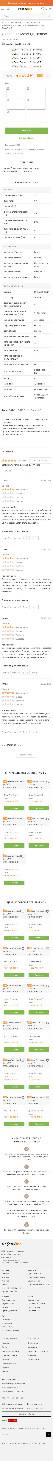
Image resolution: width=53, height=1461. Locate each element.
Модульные (7, 1323)
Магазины (32, 1347)
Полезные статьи (9, 1363)
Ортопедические (9, 1291)
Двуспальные (34, 1281)
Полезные (8, 471)
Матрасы (6, 1296)
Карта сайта (33, 1359)
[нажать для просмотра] (27, 50)
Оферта (5, 1367)
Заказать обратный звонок (13, 1383)
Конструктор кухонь (10, 1330)
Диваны (5, 1270)
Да (25, 538)
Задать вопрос (26, 755)
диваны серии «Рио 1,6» (31, 772)
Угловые (5, 1277)
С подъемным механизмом (39, 1284)
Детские (6, 1307)
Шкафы (31, 1296)
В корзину (14, 808)
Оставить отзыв (40, 460)
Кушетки (5, 1281)
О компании (33, 1343)
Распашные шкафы (36, 1303)
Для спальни (33, 1310)
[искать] (48, 16)
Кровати (32, 1270)
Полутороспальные (36, 1277)
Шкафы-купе (33, 1300)
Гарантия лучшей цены (38, 1351)
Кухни (4, 1316)
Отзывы (5, 1371)
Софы (4, 1284)
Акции (4, 1347)
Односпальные (34, 1273)
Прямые (5, 1273)
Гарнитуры (6, 1319)
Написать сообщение (26, 1414)
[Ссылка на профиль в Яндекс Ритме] (21, 1397)
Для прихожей (34, 1307)
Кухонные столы (9, 1326)
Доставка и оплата (10, 1351)
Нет (34, 538)
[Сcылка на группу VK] (3, 1397)
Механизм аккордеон (11, 1288)
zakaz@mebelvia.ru (10, 1387)
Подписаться (48, 1434)
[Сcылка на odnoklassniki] (8, 1397)
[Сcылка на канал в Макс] (12, 1397)
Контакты (32, 1355)
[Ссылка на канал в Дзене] (17, 1397)
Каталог (5, 1343)
